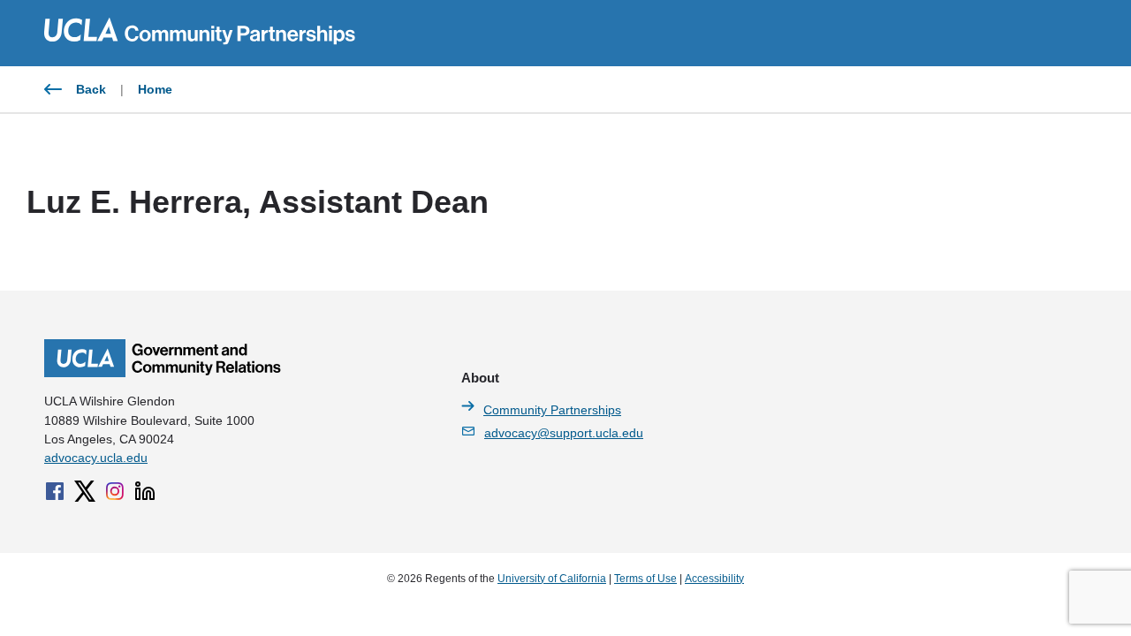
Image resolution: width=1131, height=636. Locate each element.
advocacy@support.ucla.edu (563, 433)
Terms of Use (645, 578)
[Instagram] (114, 491)
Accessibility (714, 578)
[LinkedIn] (145, 491)
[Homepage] (162, 373)
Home (155, 89)
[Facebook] (54, 491)
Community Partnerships (552, 410)
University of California (551, 578)
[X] (84, 491)
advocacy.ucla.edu (96, 457)
